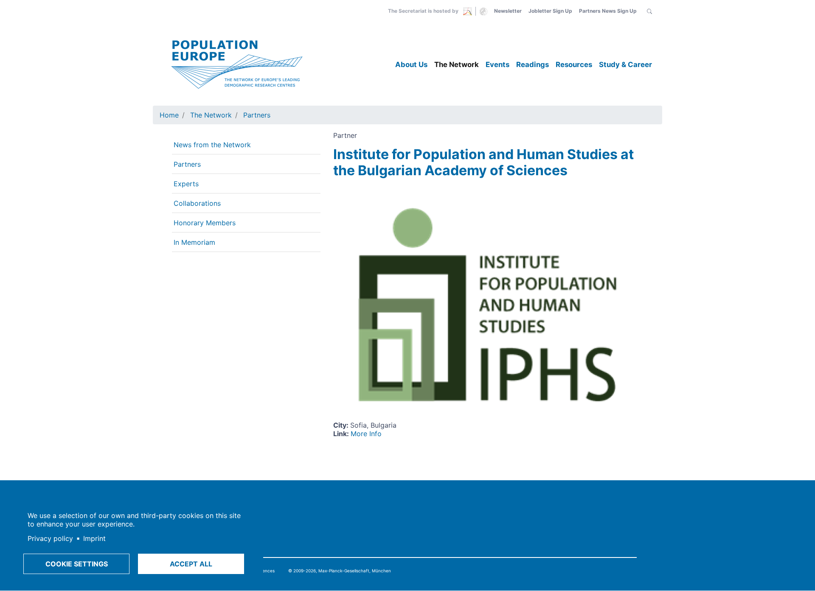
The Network (456, 64)
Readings (532, 64)
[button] (649, 11)
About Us (411, 64)
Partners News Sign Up (608, 11)
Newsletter (508, 11)
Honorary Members (205, 222)
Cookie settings (76, 564)
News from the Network (212, 144)
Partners (256, 115)
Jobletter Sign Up (550, 11)
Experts (186, 183)
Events (497, 64)
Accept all (191, 564)
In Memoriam (194, 242)
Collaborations (197, 203)
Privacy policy (50, 538)
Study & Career (625, 64)
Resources (574, 64)
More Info (366, 433)
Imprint (94, 538)
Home (169, 115)
